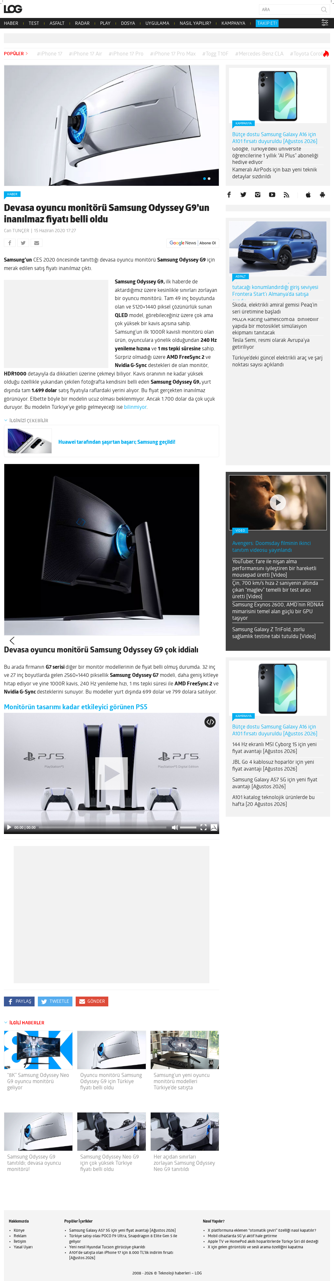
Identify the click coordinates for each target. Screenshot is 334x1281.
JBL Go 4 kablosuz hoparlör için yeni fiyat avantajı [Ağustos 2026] (273, 766)
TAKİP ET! (267, 23)
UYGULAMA (157, 23)
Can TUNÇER (16, 231)
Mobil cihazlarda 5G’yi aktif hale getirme (242, 1236)
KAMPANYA (233, 23)
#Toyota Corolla (308, 54)
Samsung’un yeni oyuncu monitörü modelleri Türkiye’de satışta (182, 1082)
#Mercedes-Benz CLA (259, 54)
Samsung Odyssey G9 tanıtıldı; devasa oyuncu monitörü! (34, 1163)
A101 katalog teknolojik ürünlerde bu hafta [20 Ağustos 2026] (273, 801)
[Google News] (192, 243)
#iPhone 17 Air (85, 54)
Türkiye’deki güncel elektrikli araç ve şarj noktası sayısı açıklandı (277, 362)
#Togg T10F (215, 54)
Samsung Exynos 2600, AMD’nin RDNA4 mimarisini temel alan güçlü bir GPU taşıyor (278, 611)
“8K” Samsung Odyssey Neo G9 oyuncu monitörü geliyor (38, 1082)
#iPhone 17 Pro (126, 54)
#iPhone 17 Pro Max (173, 54)
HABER (11, 23)
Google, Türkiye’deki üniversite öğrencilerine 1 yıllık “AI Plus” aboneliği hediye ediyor (275, 156)
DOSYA (128, 23)
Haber (12, 194)
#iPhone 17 (49, 54)
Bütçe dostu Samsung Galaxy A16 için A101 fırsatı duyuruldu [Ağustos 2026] (274, 138)
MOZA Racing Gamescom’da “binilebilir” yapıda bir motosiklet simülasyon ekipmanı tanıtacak (276, 326)
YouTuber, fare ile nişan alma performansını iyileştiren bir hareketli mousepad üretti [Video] (274, 568)
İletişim (20, 1242)
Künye (19, 1231)
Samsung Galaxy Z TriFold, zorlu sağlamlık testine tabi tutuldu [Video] (274, 633)
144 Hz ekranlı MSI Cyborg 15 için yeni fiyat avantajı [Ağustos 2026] (274, 748)
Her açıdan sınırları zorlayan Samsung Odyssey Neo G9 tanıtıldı (184, 1163)
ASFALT (57, 23)
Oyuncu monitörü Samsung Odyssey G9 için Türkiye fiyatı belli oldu (111, 1082)
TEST (34, 23)
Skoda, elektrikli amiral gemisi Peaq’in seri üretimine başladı (274, 309)
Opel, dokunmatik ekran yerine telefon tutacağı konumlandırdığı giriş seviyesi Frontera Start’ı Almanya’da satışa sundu (275, 291)
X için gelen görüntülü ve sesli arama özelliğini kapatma (255, 1247)
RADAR (82, 23)
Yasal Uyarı (23, 1247)
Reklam (20, 1236)
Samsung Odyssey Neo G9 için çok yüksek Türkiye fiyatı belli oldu (109, 1163)
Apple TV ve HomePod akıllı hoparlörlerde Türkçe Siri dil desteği (263, 1242)
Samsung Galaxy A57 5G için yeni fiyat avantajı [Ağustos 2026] (274, 783)
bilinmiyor (135, 407)
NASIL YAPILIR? (195, 23)
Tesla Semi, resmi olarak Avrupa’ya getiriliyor (271, 344)
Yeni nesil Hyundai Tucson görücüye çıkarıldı (107, 1247)
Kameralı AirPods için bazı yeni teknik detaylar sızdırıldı (274, 174)
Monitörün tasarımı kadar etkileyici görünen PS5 (75, 707)
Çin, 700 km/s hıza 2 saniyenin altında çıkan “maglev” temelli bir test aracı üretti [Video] (275, 590)
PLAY (105, 23)
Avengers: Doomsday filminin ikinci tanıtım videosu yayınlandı (271, 547)
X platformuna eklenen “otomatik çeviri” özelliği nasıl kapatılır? (262, 1231)
